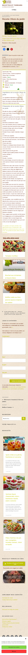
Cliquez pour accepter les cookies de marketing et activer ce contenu (14, 576)
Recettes (4, 36)
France (8, 38)
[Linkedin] (20, 636)
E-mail (4, 364)
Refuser (14, 651)
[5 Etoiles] (7, 55)
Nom (3, 357)
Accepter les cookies (14, 647)
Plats (9, 36)
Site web (4, 372)
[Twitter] (7, 636)
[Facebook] (3, 636)
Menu (14, 9)
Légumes (14, 36)
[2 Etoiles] (4, 55)
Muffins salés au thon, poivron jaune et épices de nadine (13, 299)
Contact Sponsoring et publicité (9, 599)
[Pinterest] (12, 636)
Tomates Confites (11, 256)
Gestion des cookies (7, 626)
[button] (25, 638)
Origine (4, 38)
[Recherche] (24, 418)
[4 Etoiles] (6, 55)
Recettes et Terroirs (12, 5)
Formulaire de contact (7, 597)
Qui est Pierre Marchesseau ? (9, 619)
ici (19, 66)
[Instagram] (16, 636)
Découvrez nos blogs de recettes (10, 609)
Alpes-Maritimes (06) (9, 40)
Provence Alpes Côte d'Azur (19, 38)
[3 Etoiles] (5, 55)
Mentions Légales (6, 621)
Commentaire (6, 336)
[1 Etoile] (2, 55)
